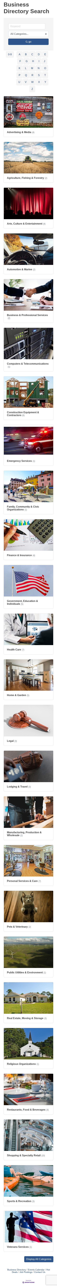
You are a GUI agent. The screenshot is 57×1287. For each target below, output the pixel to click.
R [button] (32, 75)
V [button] (26, 82)
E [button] (45, 54)
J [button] (44, 61)
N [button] (39, 68)
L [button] (25, 68)
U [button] (19, 82)
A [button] (19, 54)
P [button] (19, 75)
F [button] (20, 61)
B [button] (26, 54)
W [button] (32, 82)
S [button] (39, 75)
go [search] (29, 41)
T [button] (45, 75)
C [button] (32, 54)
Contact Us (39, 1272)
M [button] (32, 68)
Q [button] (26, 75)
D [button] (39, 54)
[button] (38, 1259)
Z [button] (32, 89)
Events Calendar (36, 1270)
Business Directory (16, 1270)
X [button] (39, 82)
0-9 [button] (10, 54)
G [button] (27, 61)
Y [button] (45, 82)
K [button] (19, 68)
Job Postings (25, 1272)
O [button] (45, 68)
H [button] (33, 61)
